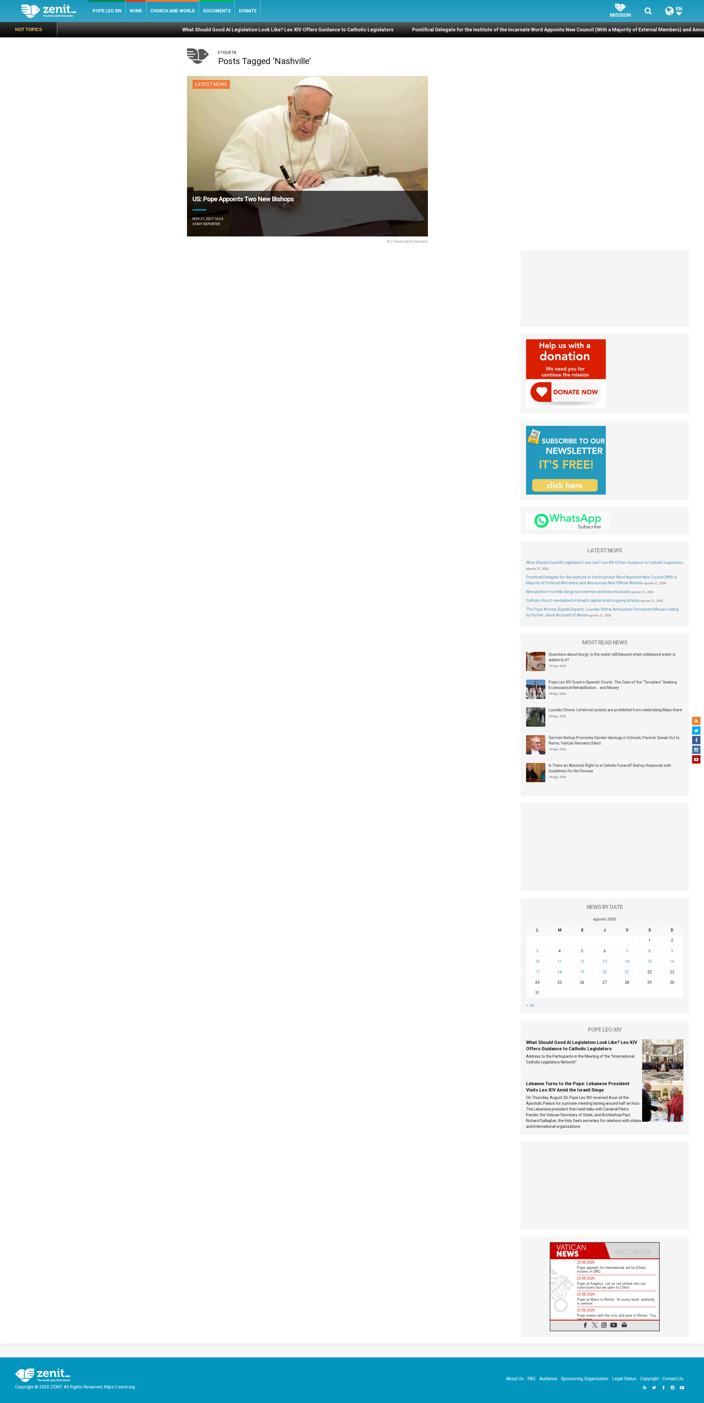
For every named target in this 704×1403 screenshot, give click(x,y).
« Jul (530, 1005)
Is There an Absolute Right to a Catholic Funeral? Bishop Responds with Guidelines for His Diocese (610, 768)
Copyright (649, 1378)
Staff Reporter (206, 224)
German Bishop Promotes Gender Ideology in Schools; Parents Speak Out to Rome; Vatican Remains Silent (614, 740)
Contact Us (672, 1378)
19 (582, 972)
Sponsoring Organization (584, 1378)
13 (605, 961)
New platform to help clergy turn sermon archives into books (578, 591)
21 (627, 972)
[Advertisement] (605, 288)
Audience (548, 1378)
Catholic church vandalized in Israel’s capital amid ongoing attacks (583, 600)
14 (627, 961)
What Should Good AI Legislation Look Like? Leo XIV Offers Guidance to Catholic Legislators (179, 29)
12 (582, 961)
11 (559, 961)
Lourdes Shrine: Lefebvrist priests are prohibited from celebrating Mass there (615, 710)
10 (537, 961)
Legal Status (624, 1378)
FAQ (531, 1378)
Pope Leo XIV (107, 10)
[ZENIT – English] (55, 11)
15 (649, 961)
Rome (136, 10)
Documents (217, 10)
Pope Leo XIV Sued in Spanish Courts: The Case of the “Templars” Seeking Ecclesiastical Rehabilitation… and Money (613, 685)
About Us (515, 1378)
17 (537, 972)
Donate (248, 10)
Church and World (172, 10)
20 (605, 972)
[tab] (577, 1250)
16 (672, 961)
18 (559, 972)
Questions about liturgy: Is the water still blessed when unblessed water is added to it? (612, 657)
